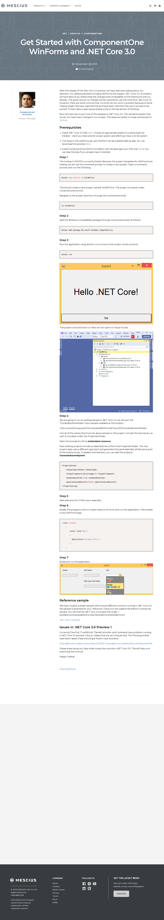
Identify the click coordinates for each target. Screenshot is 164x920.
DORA (55, 902)
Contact (56, 886)
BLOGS (78, 6)
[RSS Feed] (89, 888)
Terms (55, 896)
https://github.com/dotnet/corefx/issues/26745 (128, 643)
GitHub (63, 120)
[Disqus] (82, 751)
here (90, 133)
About (55, 883)
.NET (64, 33)
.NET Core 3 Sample (70, 620)
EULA (55, 899)
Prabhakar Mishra (27, 113)
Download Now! (68, 669)
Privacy (56, 893)
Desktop (75, 33)
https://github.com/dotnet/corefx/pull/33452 (82, 643)
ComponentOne (93, 33)
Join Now (121, 894)
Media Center (59, 890)
